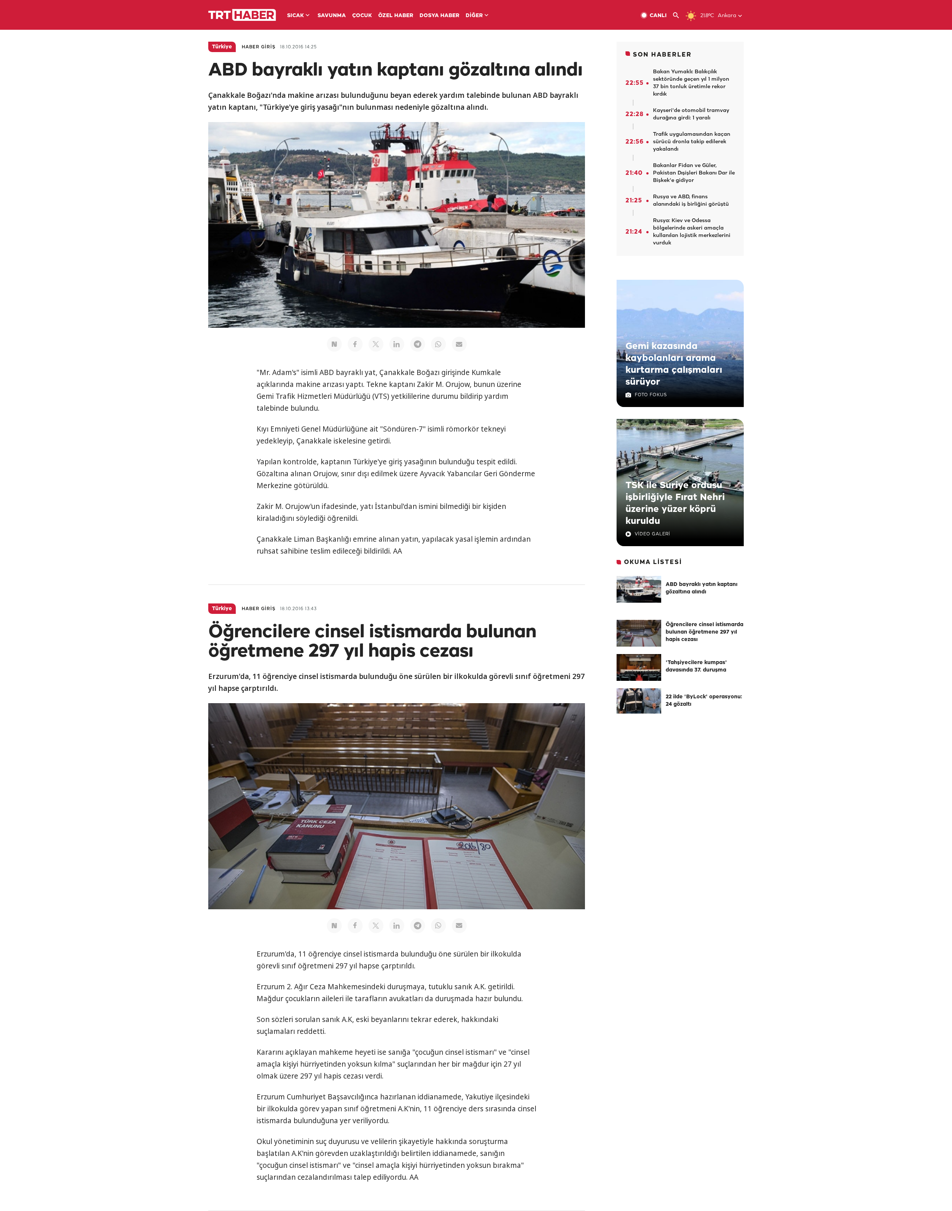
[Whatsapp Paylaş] (438, 344)
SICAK (295, 16)
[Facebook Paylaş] (355, 344)
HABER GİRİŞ (259, 47)
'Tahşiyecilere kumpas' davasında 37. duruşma (696, 666)
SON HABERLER (662, 55)
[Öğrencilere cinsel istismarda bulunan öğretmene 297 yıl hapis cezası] (639, 633)
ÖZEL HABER (395, 16)
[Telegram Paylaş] (417, 344)
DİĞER (474, 16)
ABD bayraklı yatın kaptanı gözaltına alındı (701, 588)
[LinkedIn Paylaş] (396, 344)
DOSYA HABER (439, 16)
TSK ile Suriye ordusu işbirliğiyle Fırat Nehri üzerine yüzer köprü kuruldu (675, 503)
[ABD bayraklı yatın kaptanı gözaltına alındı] (639, 589)
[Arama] (678, 15)
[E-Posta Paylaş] (459, 344)
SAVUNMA (332, 16)
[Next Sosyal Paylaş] (334, 344)
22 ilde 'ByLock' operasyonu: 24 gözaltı (704, 700)
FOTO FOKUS (651, 395)
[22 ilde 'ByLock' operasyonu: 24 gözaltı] (639, 701)
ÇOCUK (362, 16)
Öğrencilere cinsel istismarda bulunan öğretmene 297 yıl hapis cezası (704, 632)
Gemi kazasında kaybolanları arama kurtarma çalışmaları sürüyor (673, 364)
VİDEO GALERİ (652, 534)
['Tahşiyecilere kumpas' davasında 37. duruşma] (639, 667)
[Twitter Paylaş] (376, 344)
